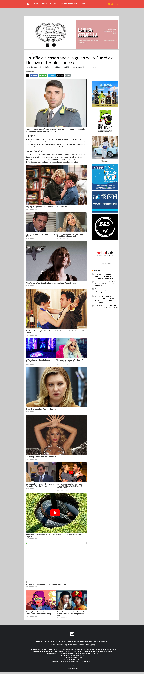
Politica (42, 4)
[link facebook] (109, 4)
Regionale (64, 4)
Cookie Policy (39, 641)
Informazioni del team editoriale (55, 641)
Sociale (70, 4)
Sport (83, 4)
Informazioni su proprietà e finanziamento (79, 641)
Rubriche (77, 4)
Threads (61, 75)
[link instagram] (112, 4)
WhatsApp (43, 75)
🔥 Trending (96, 270)
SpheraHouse (75, 668)
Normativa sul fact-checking (58, 645)
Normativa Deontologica (101, 641)
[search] (116, 4)
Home (28, 54)
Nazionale (56, 4)
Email (68, 75)
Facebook (34, 75)
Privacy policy (90, 645)
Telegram (52, 75)
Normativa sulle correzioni (76, 645)
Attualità (49, 4)
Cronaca (36, 4)
